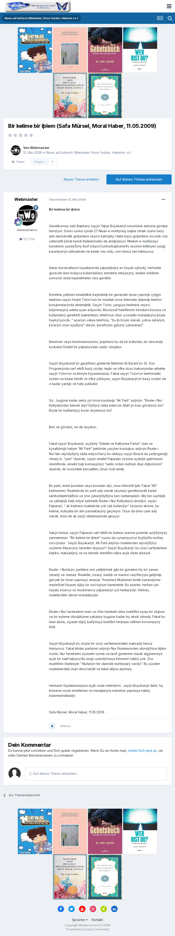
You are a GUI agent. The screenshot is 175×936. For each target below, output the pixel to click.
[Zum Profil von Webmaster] (16, 150)
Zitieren (65, 726)
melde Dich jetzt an (142, 750)
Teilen (19, 162)
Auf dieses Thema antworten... (55, 773)
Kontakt (97, 920)
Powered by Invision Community (87, 929)
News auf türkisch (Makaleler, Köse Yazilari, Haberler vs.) (89, 152)
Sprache (79, 920)
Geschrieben (67, 199)
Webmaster (39, 148)
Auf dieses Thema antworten (139, 179)
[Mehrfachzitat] (52, 726)
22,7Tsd (28, 239)
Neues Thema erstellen (81, 179)
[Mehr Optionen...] (163, 199)
